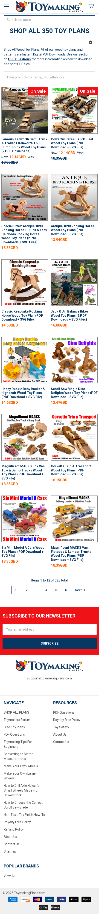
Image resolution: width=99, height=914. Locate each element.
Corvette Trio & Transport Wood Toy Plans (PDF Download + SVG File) (71, 470)
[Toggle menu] (6, 6)
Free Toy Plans (14, 727)
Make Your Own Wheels (21, 766)
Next (78, 590)
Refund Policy (14, 829)
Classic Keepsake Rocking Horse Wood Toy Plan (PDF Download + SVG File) (22, 315)
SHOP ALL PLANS (16, 712)
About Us (10, 837)
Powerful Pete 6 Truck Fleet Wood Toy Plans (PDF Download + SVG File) (72, 143)
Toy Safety (61, 727)
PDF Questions (14, 734)
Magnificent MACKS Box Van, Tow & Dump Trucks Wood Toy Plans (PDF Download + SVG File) (23, 472)
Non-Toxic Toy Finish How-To (24, 815)
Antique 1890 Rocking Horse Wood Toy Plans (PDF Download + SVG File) (72, 230)
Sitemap (10, 851)
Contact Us (12, 844)
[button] (90, 42)
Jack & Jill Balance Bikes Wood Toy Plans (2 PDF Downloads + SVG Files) (70, 315)
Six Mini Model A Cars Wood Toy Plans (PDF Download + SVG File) (22, 551)
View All (9, 876)
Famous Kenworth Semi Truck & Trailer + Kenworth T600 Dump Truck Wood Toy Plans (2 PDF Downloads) (24, 145)
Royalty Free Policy (17, 822)
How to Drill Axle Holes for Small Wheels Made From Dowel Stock (22, 790)
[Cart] (92, 6)
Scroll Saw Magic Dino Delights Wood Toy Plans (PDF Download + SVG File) (74, 393)
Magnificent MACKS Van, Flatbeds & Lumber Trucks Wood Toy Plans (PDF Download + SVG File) (71, 554)
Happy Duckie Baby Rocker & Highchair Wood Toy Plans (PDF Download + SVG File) (23, 393)
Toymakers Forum (17, 720)
